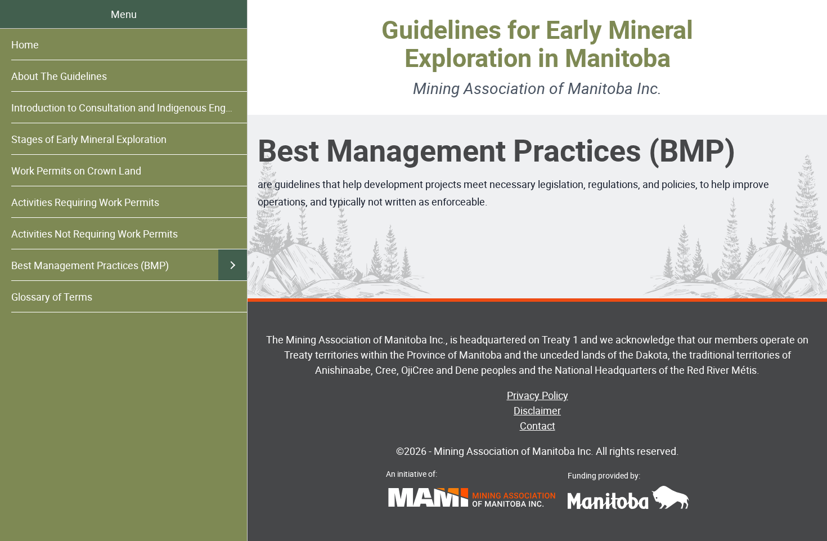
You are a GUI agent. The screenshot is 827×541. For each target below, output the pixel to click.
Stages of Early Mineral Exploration (89, 139)
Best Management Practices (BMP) (90, 265)
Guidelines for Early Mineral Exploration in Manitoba (537, 43)
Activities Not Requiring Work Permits (94, 233)
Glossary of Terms (51, 296)
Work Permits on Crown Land (76, 170)
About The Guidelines (59, 76)
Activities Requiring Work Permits (85, 202)
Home (25, 44)
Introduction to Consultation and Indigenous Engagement (129, 107)
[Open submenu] (232, 265)
